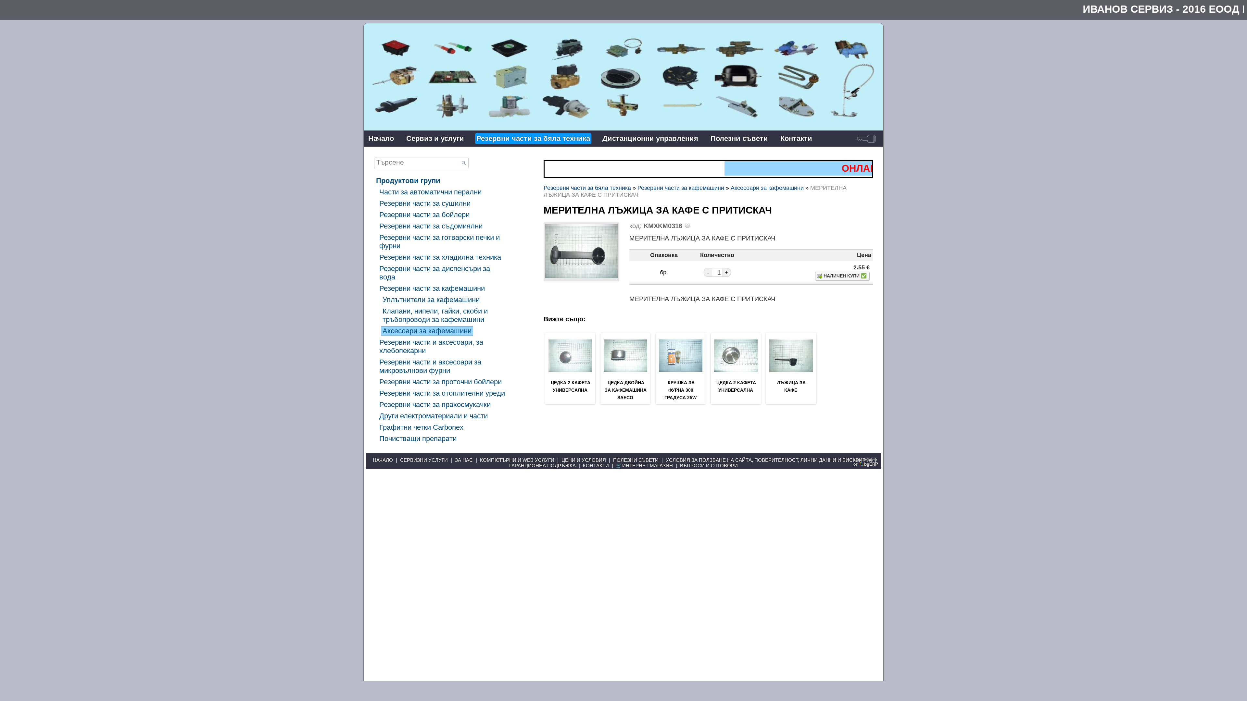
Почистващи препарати (418, 439)
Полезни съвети (739, 138)
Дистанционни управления (650, 138)
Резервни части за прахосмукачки (435, 404)
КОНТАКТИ (596, 465)
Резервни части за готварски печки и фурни (439, 241)
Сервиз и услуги (435, 138)
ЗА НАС (464, 460)
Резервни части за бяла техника (533, 138)
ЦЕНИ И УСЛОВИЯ (583, 460)
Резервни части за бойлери (424, 215)
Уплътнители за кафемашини (431, 300)
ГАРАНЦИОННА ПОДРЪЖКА (542, 465)
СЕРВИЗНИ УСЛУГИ (424, 460)
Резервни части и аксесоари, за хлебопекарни (431, 346)
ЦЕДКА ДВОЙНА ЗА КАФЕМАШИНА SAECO (626, 390)
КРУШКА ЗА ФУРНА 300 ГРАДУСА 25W (680, 390)
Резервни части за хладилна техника (440, 257)
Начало (381, 138)
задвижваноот (865, 462)
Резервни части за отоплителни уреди (442, 393)
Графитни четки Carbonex (421, 427)
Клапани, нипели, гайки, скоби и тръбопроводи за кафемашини (435, 315)
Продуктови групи (408, 181)
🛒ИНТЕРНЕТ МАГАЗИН (644, 465)
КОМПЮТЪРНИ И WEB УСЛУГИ (517, 460)
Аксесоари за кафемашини (427, 331)
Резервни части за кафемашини (432, 288)
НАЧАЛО (383, 460)
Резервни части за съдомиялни (431, 226)
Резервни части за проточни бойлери (440, 382)
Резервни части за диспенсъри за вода (434, 272)
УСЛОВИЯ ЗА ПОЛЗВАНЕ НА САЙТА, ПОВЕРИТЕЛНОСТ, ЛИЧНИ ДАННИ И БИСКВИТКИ (769, 460)
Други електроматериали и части (433, 416)
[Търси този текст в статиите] (463, 163)
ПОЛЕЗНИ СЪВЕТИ (636, 460)
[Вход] (866, 138)
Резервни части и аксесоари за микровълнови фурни (430, 366)
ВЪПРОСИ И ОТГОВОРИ (709, 465)
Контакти (796, 138)
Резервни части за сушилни (425, 203)
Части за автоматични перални (430, 192)
